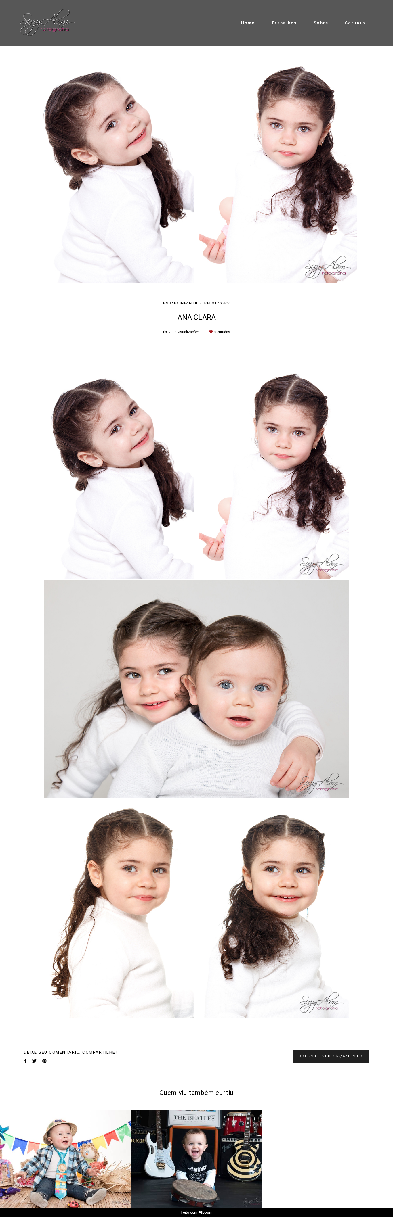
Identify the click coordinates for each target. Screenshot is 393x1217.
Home (248, 23)
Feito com (197, 1212)
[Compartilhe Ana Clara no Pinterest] (44, 1061)
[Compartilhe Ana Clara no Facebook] (25, 1061)
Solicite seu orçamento (331, 1056)
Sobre (321, 23)
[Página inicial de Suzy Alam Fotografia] (54, 23)
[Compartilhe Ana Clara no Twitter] (34, 1061)
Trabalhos (284, 23)
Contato (355, 23)
